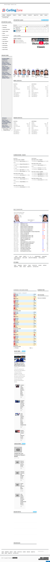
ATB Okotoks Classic (24, 225)
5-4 (47, 225)
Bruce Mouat (40, 173)
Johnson (17, 306)
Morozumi (17, 304)
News (41, 15)
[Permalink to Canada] (17, 386)
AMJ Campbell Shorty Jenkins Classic (27, 242)
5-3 (47, 235)
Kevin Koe (18, 28)
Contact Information (6, 29)
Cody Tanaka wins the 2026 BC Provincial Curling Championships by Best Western (23, 499)
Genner (16, 303)
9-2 (47, 244)
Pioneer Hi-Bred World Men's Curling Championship (30, 231)
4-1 (47, 234)
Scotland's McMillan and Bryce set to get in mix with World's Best (22, 404)
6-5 (47, 239)
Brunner (16, 301)
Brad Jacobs (40, 179)
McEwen (16, 300)
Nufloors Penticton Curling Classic (26, 226)
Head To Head (5, 49)
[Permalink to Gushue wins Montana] (17, 484)
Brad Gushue (22, 187)
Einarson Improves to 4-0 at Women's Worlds (22, 464)
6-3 (47, 230)
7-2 (47, 223)
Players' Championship (24, 232)
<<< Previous (16, 347)
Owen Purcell (40, 176)
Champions (4, 27)
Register (12, 4)
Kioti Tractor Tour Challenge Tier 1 (26, 229)
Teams (19, 15)
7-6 (47, 227)
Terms (41, 557)
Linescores (4, 39)
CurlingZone (15, 557)
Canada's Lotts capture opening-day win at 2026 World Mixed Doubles (22, 390)
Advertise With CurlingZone (43, 559)
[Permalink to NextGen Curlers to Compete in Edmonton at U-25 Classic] (17, 431)
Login (15, 4)
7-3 (47, 240)
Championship (5, 37)
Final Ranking (4, 45)
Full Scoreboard (5, 128)
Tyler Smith (22, 169)
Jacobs (16, 294)
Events (14, 15)
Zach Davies (22, 175)
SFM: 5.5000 (4, 43)
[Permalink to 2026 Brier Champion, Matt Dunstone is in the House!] (17, 472)
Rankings (9, 15)
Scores (24, 15)
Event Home (4, 25)
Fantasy (30, 15)
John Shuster (18, 30)
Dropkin (16, 295)
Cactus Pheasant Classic (25, 249)
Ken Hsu (39, 167)
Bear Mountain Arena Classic (25, 251)
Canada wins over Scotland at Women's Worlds (19, 455)
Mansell (16, 305)
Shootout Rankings (33, 257)
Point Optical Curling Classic (25, 248)
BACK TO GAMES (18, 35)
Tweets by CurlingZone (42, 298)
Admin (47, 25)
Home (3, 15)
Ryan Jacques (22, 171)
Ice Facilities (5, 17)
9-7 (47, 236)
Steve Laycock (22, 161)
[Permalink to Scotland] (17, 401)
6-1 (47, 229)
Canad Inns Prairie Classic (25, 247)
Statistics (34, 265)
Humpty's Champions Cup (25, 239)
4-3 (47, 226)
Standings (4, 63)
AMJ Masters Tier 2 (24, 223)
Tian (16, 308)
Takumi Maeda (22, 181)
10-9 (47, 243)
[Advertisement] (7, 97)
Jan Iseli (39, 169)
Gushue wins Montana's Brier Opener (22, 486)
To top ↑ (48, 561)
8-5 (47, 232)
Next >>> (31, 347)
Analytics (36, 15)
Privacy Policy (45, 557)
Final (35, 294)
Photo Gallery (4, 47)
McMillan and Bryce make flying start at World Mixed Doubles (19, 364)
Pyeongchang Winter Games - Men (26, 235)
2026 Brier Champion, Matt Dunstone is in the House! (22, 474)
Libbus (16, 309)
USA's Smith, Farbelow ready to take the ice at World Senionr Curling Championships (23, 419)
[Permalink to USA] (17, 414)
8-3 (47, 242)
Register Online (5, 31)
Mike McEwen (40, 174)
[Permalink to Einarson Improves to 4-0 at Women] (17, 462)
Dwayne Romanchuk (24, 164)
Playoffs (7, 63)
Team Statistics (5, 41)
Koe (16, 296)
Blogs (46, 15)
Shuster (16, 298)
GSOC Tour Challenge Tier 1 (25, 238)
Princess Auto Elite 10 (24, 234)
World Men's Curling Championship (26, 243)
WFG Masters (22, 240)
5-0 (47, 247)
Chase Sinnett (40, 161)
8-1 (47, 249)
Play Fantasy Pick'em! (7, 129)
